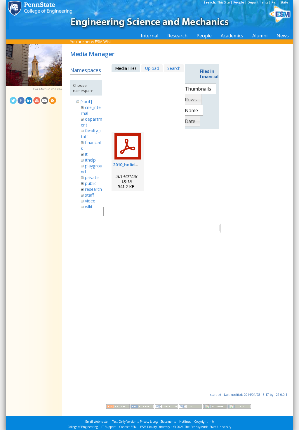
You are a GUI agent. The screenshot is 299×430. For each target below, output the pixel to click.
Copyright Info (204, 421)
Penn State (280, 2)
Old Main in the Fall (47, 89)
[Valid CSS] (190, 407)
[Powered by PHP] (142, 407)
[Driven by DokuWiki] (215, 407)
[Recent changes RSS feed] (118, 407)
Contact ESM (128, 427)
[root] (86, 101)
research (93, 189)
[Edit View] (239, 407)
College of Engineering (82, 427)
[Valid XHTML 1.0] (166, 407)
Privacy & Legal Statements (158, 421)
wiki (88, 206)
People (238, 2)
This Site (224, 2)
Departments (258, 2)
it (86, 154)
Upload (152, 68)
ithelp (90, 160)
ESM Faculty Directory (155, 427)
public (90, 183)
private (92, 177)
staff (89, 195)
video (90, 201)
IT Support (108, 427)
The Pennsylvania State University (208, 427)
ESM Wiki (103, 41)
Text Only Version (124, 421)
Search (173, 68)
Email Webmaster (97, 421)
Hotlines (185, 421)
